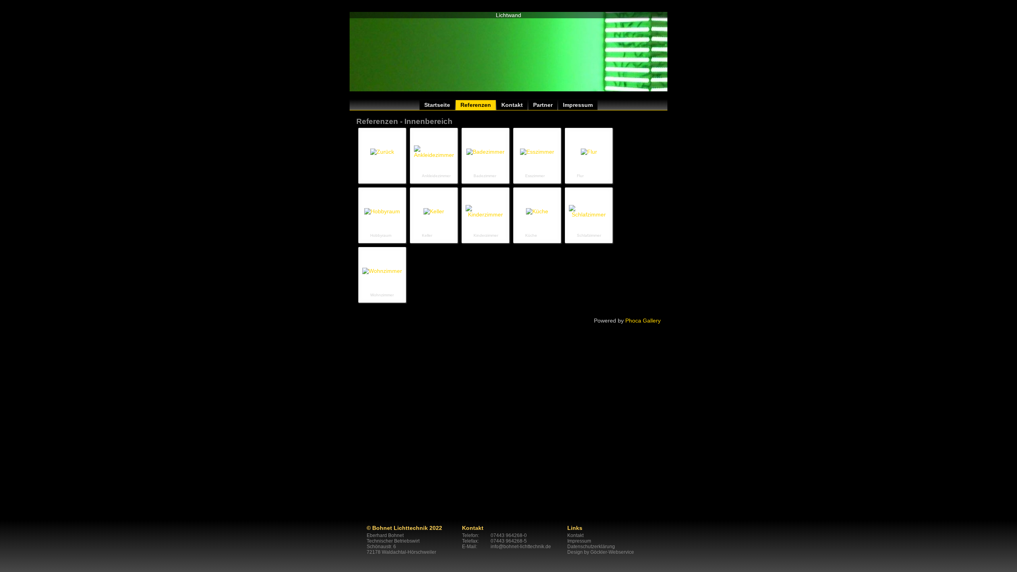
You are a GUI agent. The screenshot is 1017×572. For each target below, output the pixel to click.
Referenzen (475, 105)
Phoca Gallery (643, 320)
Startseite (437, 105)
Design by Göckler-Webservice (600, 552)
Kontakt (512, 105)
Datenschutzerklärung (591, 546)
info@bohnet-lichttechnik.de (521, 546)
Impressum (578, 105)
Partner (543, 105)
